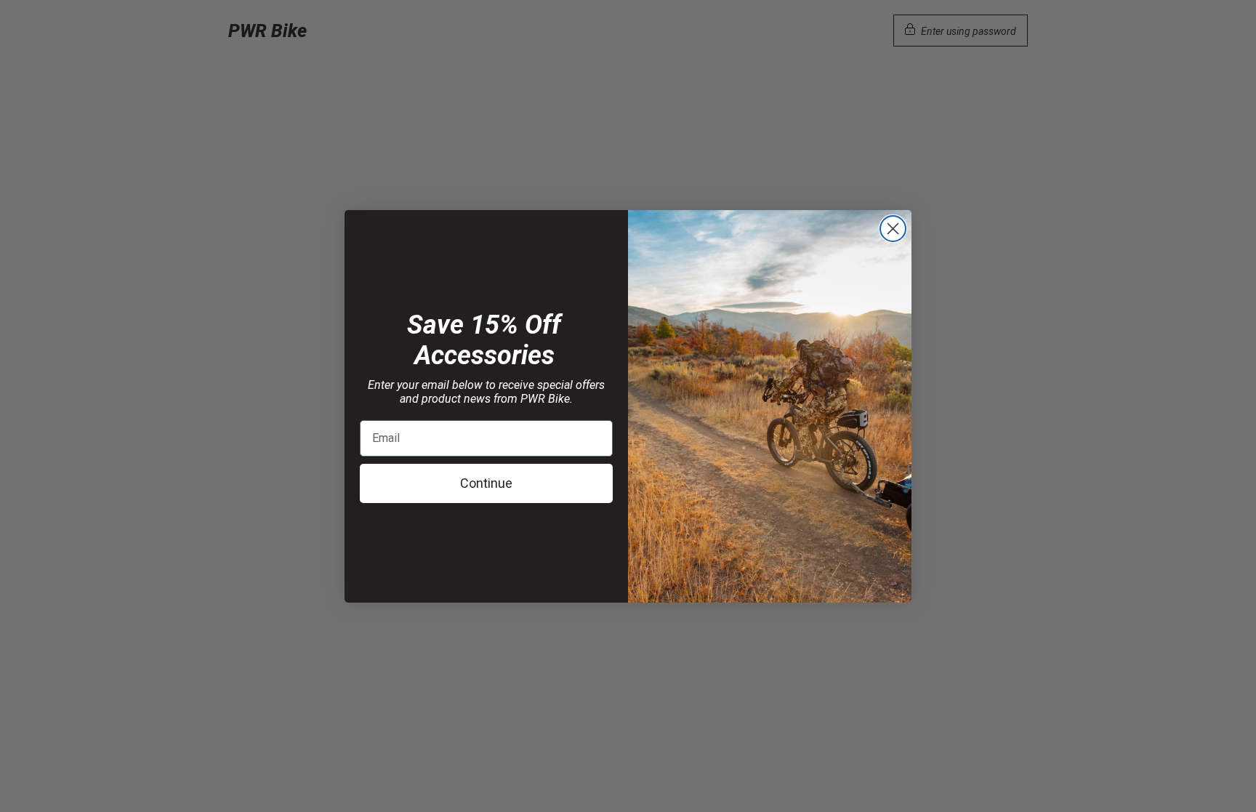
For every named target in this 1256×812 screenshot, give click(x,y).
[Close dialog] (893, 228)
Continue (486, 483)
